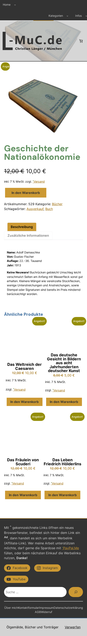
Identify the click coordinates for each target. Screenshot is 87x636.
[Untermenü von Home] (15, 4)
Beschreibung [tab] (22, 227)
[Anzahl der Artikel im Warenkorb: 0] (81, 41)
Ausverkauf (35, 209)
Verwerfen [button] (73, 627)
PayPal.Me (71, 548)
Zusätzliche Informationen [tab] (28, 235)
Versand (39, 181)
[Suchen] (76, 592)
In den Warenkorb (26, 193)
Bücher (57, 204)
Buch (49, 209)
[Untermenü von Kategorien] (67, 16)
